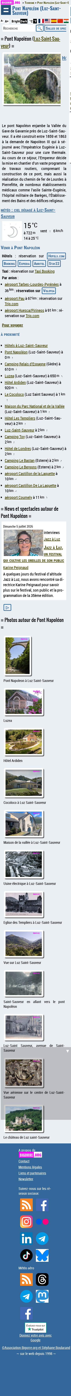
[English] (48, 21)
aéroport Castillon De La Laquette (30, 485)
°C (31, 21)
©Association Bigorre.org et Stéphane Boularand (36, 1347)
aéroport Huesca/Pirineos (24, 310)
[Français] (41, 22)
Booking (9, 263)
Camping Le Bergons (21, 467)
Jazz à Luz (52, 539)
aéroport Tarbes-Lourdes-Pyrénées (32, 284)
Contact (24, 1161)
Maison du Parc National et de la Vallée (34, 406)
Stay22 (54, 263)
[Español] (54, 21)
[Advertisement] (35, 1083)
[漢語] (60, 21)
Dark (24, 21)
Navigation (6, 10)
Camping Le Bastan (20, 460)
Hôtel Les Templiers (20, 418)
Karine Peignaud (15, 567)
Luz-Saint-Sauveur (19, 430)
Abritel (39, 263)
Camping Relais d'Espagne (25, 364)
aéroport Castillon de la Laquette (30, 473)
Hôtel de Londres (18, 448)
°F (35, 21)
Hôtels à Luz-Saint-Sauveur (26, 345)
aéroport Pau (14, 298)
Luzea (9, 375)
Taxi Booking (45, 271)
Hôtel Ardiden (15, 382)
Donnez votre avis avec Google (36, 1337)
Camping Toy (15, 436)
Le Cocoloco (14, 394)
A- (2, 20)
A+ (6, 21)
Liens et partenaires (32, 1173)
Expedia (24, 263)
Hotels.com (56, 256)
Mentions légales (30, 1167)
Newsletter (26, 1179)
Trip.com (11, 303)
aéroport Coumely (18, 497)
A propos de (30, 1153)
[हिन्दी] (66, 21)
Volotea (48, 290)
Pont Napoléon (16, 352)
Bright (16, 21)
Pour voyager (12, 325)
